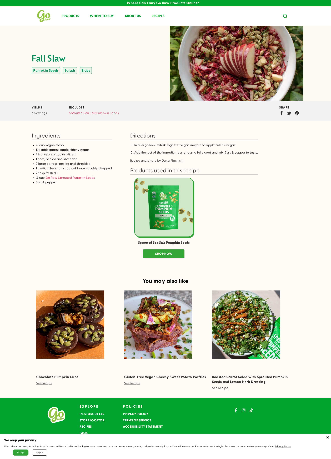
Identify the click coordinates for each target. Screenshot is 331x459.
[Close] (327, 437)
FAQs (84, 433)
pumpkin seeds (46, 70)
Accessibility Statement (143, 426)
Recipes (86, 426)
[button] (284, 16)
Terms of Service (137, 420)
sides (85, 70)
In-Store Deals (92, 414)
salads (70, 70)
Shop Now (163, 253)
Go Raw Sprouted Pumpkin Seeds (70, 177)
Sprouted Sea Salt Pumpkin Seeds (94, 113)
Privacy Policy (135, 414)
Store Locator (92, 420)
